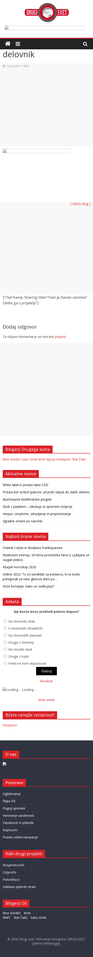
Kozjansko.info (13, 865)
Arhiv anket (46, 700)
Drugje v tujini (18, 656)
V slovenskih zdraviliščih (25, 628)
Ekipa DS (9, 801)
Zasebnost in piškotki (18, 823)
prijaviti (60, 336)
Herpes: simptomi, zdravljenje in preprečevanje (37, 514)
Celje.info (9, 872)
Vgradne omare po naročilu (22, 521)
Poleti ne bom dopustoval (27, 663)
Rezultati (46, 681)
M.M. (41, 459)
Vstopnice (10, 725)
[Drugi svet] (46, 4)
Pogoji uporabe (14, 808)
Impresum (10, 830)
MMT (7, 917)
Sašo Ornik (29, 459)
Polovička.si (11, 879)
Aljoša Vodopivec (58, 459)
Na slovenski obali (21, 621)
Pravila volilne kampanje (20, 837)
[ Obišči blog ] (80, 204)
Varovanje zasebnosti (18, 815)
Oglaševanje (12, 794)
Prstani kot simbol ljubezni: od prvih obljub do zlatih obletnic (46, 492)
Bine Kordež (12, 459)
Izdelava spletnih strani (19, 887)
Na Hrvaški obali (20, 649)
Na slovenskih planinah (25, 635)
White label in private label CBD (25, 485)
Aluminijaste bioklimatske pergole (27, 499)
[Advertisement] (46, 110)
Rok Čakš (79, 459)
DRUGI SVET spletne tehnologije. (59, 941)
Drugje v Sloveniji (21, 642)
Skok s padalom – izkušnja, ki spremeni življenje (37, 506)
